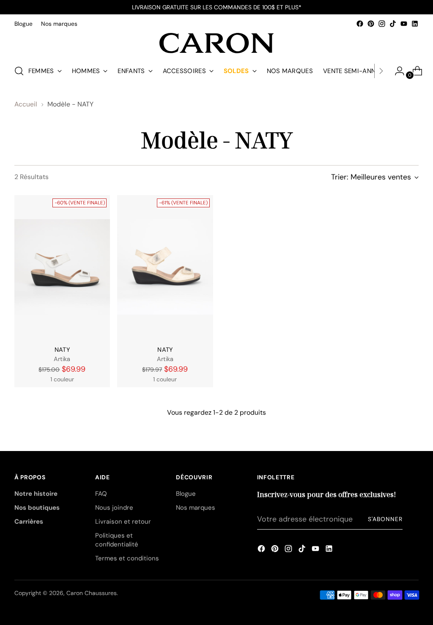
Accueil (25, 104)
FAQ (101, 493)
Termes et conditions (127, 558)
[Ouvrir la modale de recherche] (19, 70)
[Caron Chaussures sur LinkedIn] (415, 23)
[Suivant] (381, 71)
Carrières (28, 521)
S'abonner (385, 519)
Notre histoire (36, 493)
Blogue (186, 493)
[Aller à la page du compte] (396, 70)
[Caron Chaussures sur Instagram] (382, 23)
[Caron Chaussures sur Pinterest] (371, 23)
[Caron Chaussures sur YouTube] (404, 23)
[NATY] (62, 267)
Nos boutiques (37, 507)
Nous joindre (114, 507)
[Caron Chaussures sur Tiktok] (393, 23)
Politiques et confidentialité (116, 540)
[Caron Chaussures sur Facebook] (360, 23)
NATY (62, 350)
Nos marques (195, 507)
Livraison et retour (123, 521)
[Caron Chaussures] (216, 43)
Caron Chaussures (91, 593)
